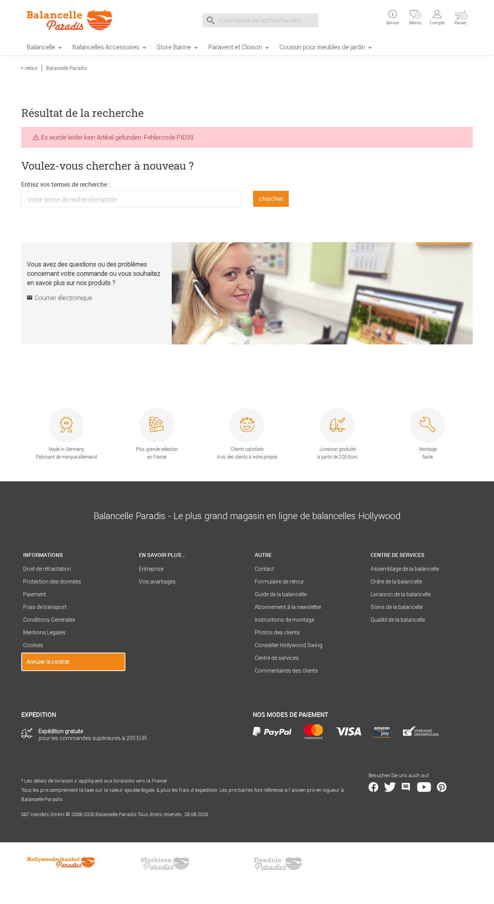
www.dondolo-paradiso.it (278, 863)
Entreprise (151, 568)
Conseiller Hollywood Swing (288, 645)
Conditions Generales (49, 619)
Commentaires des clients (286, 670)
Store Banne (174, 47)
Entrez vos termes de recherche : (65, 184)
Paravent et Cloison (235, 47)
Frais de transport (44, 607)
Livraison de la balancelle (400, 594)
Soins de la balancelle (396, 607)
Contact (264, 568)
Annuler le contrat (48, 661)
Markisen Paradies (165, 863)
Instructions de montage (284, 619)
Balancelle (41, 47)
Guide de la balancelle (280, 594)
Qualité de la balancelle (397, 619)
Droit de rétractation (47, 568)
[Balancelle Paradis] (73, 20)
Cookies (33, 645)
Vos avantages (157, 581)
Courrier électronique (63, 298)
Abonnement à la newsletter (288, 607)
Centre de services (277, 657)
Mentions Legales (44, 632)
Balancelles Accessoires (106, 47)
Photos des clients (277, 632)
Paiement (34, 594)
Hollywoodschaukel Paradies (61, 863)
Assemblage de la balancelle (404, 568)
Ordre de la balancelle (396, 581)
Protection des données (52, 581)
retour (31, 68)
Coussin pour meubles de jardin (322, 47)
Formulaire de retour (279, 581)
